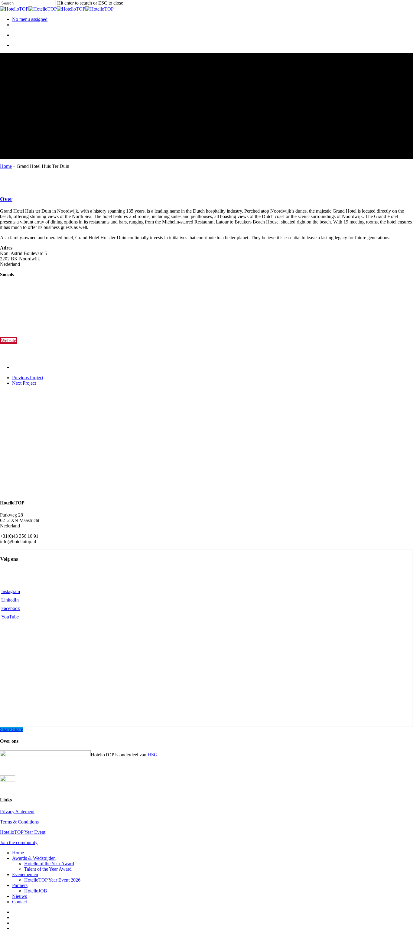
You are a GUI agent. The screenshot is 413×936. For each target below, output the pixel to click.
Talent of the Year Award (48, 869)
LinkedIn (10, 599)
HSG (153, 754)
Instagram (10, 591)
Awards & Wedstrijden (34, 858)
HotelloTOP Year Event (22, 832)
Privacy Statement (17, 811)
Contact (19, 901)
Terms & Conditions (19, 821)
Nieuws (19, 896)
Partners (20, 885)
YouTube (10, 616)
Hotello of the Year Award (49, 863)
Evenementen (25, 874)
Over (6, 199)
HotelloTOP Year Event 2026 (52, 879)
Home (6, 166)
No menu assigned (29, 19)
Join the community (18, 842)
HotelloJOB (35, 890)
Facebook (10, 608)
